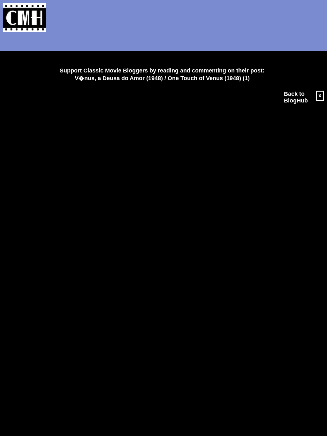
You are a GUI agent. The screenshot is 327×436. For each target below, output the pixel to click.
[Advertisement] (159, 49)
